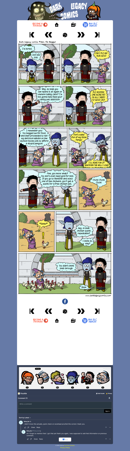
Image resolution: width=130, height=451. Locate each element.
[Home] (57, 24)
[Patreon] (40, 24)
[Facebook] (65, 301)
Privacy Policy (65, 447)
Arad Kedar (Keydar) (69, 445)
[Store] (90, 24)
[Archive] (73, 24)
